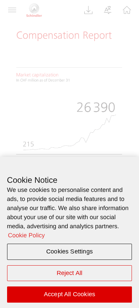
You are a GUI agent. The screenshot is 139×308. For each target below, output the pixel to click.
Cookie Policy (26, 235)
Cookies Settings (69, 251)
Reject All (70, 273)
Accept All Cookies (69, 294)
